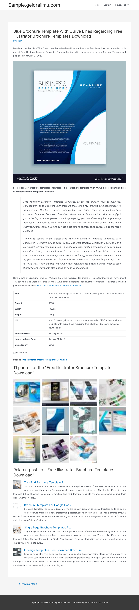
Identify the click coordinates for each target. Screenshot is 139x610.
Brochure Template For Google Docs (47, 505)
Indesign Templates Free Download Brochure (53, 550)
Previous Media (28, 584)
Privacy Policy (122, 5)
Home (96, 5)
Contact (107, 5)
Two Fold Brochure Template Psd (45, 482)
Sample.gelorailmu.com (34, 5)
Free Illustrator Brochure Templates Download (59, 285)
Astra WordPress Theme (96, 602)
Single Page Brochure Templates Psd (48, 527)
